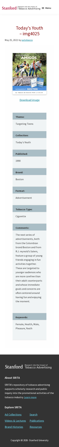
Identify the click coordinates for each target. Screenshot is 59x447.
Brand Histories (14, 427)
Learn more (30, 397)
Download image (29, 100)
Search (33, 414)
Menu (48, 7)
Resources (36, 427)
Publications (37, 421)
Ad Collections (13, 414)
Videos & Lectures (15, 421)
